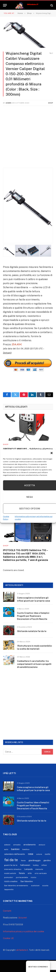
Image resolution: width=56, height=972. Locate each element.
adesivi (7, 845)
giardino (47, 860)
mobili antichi (10, 873)
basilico (25, 849)
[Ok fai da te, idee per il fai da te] (28, 5)
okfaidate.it (22, 950)
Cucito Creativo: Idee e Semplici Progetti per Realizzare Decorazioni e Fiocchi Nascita (33, 616)
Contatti (7, 910)
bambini (15, 849)
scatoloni (35, 885)
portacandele (22, 877)
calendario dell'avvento (14, 854)
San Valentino (26, 881)
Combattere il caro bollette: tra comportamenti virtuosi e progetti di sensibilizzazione (34, 664)
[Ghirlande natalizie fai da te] (8, 630)
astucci (42, 845)
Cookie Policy (6, 517)
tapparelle (8, 889)
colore (39, 854)
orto (30, 873)
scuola (45, 885)
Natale (22, 873)
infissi (44, 865)
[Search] (51, 5)
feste (23, 860)
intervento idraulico (12, 869)
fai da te (11, 860)
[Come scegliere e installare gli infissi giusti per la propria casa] (8, 597)
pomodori (8, 877)
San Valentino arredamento (16, 885)
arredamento (29, 844)
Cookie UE (8, 938)
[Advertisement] (28, 138)
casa (30, 853)
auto (6, 849)
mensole (39, 869)
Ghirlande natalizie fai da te (31, 631)
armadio (17, 845)
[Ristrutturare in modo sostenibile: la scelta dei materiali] (8, 645)
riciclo (33, 877)
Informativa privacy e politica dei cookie (23, 931)
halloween (25, 865)
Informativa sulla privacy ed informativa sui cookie (33, 517)
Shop (50, 103)
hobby (36, 865)
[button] (51, 453)
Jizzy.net (22, 917)
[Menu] (5, 5)
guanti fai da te (10, 865)
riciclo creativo (10, 881)
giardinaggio (35, 860)
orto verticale (41, 873)
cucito (47, 854)
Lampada (28, 869)
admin (8, 103)
